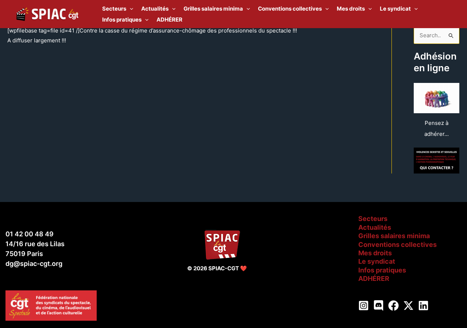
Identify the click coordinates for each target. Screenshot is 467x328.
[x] (408, 305)
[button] (129, 8)
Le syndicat (376, 261)
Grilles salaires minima (394, 236)
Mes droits (375, 253)
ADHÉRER (373, 278)
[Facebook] (393, 305)
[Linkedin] (423, 305)
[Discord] (378, 305)
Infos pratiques (382, 270)
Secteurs (372, 218)
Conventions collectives (397, 244)
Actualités (374, 227)
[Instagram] (363, 305)
